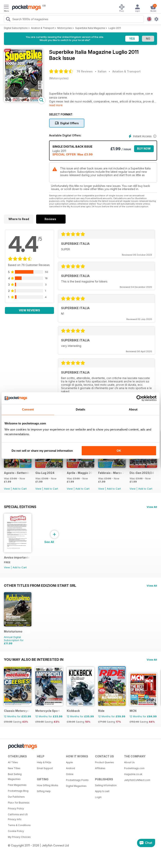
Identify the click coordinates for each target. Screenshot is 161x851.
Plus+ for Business (18, 802)
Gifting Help (44, 791)
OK (119, 450)
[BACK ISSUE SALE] (17, 466)
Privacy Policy (16, 808)
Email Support (45, 768)
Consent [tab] (28, 409)
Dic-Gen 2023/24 (142, 472)
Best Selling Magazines (15, 777)
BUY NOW (144, 148)
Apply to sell (102, 791)
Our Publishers (16, 796)
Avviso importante (17, 557)
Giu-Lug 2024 (44, 472)
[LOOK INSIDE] (23, 101)
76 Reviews (85, 71)
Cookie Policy (16, 831)
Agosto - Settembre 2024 (17, 472)
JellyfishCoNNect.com (137, 780)
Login (98, 797)
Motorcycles (64, 28)
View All (152, 506)
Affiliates (100, 768)
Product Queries (104, 762)
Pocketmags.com (134, 768)
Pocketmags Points (77, 780)
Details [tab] (80, 409)
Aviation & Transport (42, 28)
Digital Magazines (76, 785)
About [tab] (133, 409)
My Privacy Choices (19, 836)
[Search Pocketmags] (8, 19)
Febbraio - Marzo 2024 (111, 472)
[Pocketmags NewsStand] (25, 8)
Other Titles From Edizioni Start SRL (40, 585)
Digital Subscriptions (16, 28)
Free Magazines (17, 784)
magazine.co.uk (133, 774)
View (7, 488)
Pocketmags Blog (18, 790)
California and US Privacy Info (18, 817)
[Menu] (6, 7)
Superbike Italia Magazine (90, 28)
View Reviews (29, 310)
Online (69, 774)
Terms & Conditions (19, 825)
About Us (129, 762)
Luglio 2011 (114, 28)
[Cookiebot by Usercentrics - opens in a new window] (139, 398)
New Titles (14, 768)
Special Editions (20, 507)
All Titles (13, 762)
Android (70, 768)
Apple (69, 762)
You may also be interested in (33, 659)
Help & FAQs (44, 762)
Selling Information (106, 785)
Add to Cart (20, 488)
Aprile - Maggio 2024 (80, 472)
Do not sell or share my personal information (42, 450)
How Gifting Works (47, 785)
